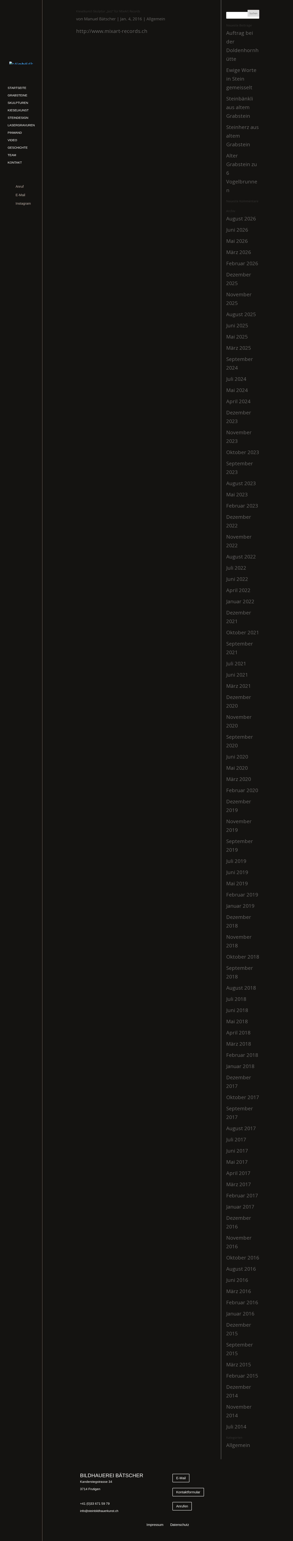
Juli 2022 (236, 567)
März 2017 (238, 1184)
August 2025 (241, 314)
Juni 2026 (237, 229)
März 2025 (238, 347)
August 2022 (241, 556)
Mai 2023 (237, 494)
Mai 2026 (237, 240)
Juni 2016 (237, 1279)
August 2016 (241, 1268)
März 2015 (238, 1364)
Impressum (154, 1525)
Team (12, 155)
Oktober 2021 (242, 632)
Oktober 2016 (242, 1257)
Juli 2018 (236, 998)
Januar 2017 (240, 1206)
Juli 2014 (236, 1426)
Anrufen (182, 1506)
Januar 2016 (240, 1313)
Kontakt (15, 162)
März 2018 (238, 1043)
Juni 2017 (237, 1150)
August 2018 (241, 987)
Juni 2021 (237, 674)
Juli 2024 (236, 378)
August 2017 (241, 1128)
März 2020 (238, 779)
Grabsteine (17, 95)
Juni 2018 (237, 1010)
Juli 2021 (236, 663)
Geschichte (18, 147)
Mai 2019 (237, 883)
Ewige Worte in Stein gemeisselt (241, 79)
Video (12, 140)
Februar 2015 (242, 1375)
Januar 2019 (240, 905)
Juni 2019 (237, 872)
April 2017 (238, 1173)
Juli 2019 (236, 860)
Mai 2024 (237, 390)
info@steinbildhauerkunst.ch (99, 1511)
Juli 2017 (236, 1139)
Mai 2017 (237, 1161)
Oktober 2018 (242, 956)
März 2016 (238, 1291)
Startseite (17, 88)
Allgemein (155, 19)
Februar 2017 (242, 1195)
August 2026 (241, 218)
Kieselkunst (18, 110)
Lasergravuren (21, 125)
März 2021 (238, 685)
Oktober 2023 (242, 452)
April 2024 (238, 401)
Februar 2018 (242, 1054)
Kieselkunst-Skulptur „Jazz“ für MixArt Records (108, 11)
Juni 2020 (237, 756)
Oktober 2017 (242, 1097)
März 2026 (238, 252)
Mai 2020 (237, 767)
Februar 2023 (242, 505)
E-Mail (20, 195)
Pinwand (15, 132)
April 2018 (238, 1032)
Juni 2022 (237, 578)
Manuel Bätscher (100, 19)
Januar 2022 (240, 601)
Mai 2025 (237, 336)
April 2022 (238, 590)
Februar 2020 (242, 790)
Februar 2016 (242, 1302)
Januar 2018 (240, 1066)
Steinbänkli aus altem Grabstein (239, 107)
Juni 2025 (237, 325)
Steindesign (18, 117)
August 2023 (241, 483)
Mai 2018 (237, 1021)
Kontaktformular (188, 1492)
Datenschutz (179, 1525)
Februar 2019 (242, 894)
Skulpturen (18, 103)
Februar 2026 (242, 263)
